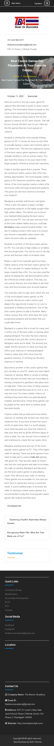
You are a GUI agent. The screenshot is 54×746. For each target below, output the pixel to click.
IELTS (7, 602)
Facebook (9, 625)
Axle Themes (36, 742)
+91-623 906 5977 (15, 40)
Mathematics (11, 594)
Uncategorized (14, 506)
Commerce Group (13, 590)
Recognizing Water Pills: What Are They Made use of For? (25, 534)
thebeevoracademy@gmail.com (22, 45)
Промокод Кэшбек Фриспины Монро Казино (26, 521)
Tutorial (8, 610)
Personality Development (17, 598)
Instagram (10, 629)
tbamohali (32, 96)
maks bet (34, 457)
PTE (7, 606)
